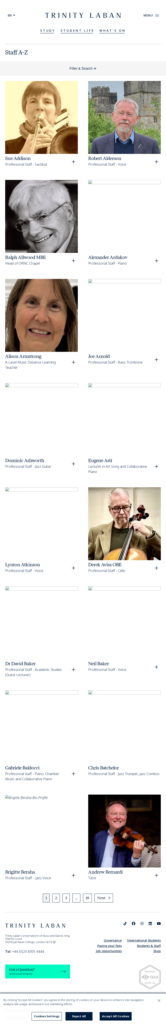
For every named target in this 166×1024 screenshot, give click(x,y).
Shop (157, 951)
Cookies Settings (46, 1016)
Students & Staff (149, 946)
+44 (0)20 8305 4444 (24, 951)
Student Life (77, 30)
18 (87, 897)
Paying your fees (109, 946)
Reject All (79, 1016)
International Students (144, 940)
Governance (113, 940)
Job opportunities (109, 951)
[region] (83, 1009)
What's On (112, 30)
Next (101, 897)
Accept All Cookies (115, 1016)
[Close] (159, 1000)
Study (48, 30)
